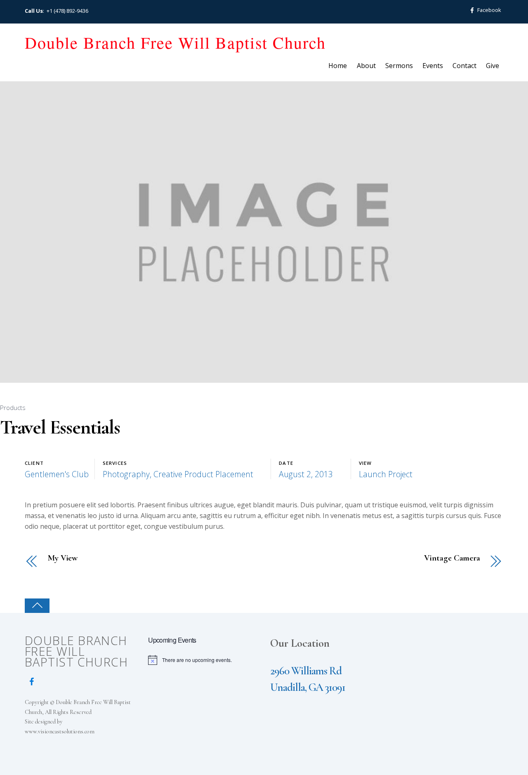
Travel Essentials (60, 427)
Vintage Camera (452, 558)
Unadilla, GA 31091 (307, 687)
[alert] (203, 660)
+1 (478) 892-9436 (67, 10)
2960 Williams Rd (306, 671)
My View (63, 558)
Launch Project (385, 474)
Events (432, 65)
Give (492, 65)
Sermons (399, 65)
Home (337, 65)
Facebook (488, 10)
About (366, 65)
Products (13, 407)
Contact (464, 65)
